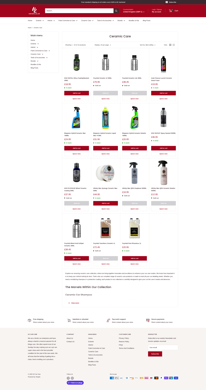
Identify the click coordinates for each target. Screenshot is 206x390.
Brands (120, 20)
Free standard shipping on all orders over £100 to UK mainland (103, 2)
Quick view (77, 99)
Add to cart (76, 93)
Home (30, 20)
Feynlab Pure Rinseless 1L (131, 243)
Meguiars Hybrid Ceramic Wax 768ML (75, 134)
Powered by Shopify (34, 377)
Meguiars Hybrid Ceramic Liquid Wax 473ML (104, 134)
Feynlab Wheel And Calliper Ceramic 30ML (74, 244)
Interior (50, 20)
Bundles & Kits (134, 20)
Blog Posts (146, 20)
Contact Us (70, 341)
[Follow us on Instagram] (72, 378)
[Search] (116, 10)
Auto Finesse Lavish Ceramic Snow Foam (161, 79)
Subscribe (172, 2)
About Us (70, 338)
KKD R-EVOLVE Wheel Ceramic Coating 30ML (75, 189)
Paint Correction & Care (66, 20)
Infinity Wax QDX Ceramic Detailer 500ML (163, 189)
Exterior (38, 20)
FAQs (121, 345)
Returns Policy (124, 341)
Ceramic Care (86, 20)
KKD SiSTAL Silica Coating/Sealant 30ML (76, 79)
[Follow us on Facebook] (68, 378)
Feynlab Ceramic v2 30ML (102, 78)
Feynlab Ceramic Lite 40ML (132, 78)
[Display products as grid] (170, 45)
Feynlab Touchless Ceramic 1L (104, 243)
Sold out (105, 93)
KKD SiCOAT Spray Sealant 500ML (163, 133)
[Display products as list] (174, 45)
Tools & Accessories (104, 20)
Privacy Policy (124, 338)
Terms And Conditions (126, 348)
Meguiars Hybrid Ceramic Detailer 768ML (134, 134)
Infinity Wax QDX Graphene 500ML (134, 188)
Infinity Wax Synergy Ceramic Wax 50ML (105, 189)
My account (156, 12)
